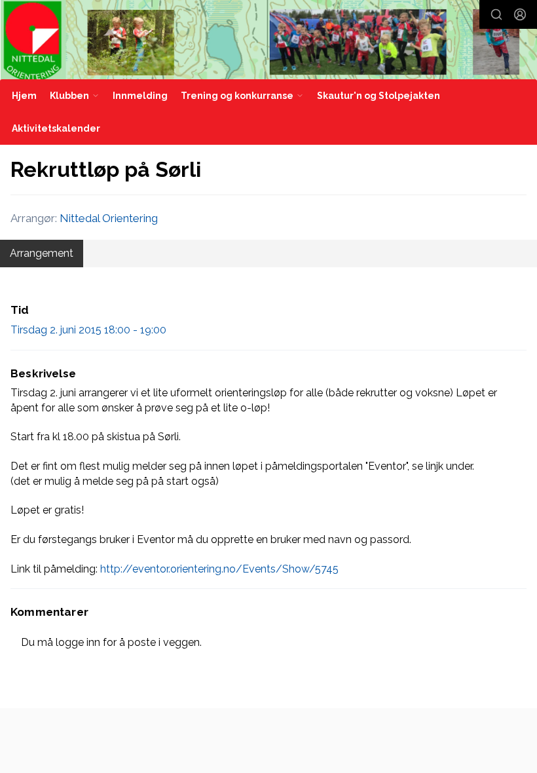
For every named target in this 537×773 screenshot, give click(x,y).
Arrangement (41, 253)
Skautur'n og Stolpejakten (378, 95)
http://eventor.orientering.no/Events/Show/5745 (219, 569)
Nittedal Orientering (109, 218)
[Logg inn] (520, 14)
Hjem (24, 95)
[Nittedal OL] (269, 41)
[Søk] (496, 14)
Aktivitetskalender (56, 128)
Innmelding (140, 95)
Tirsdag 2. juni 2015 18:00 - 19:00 (88, 330)
